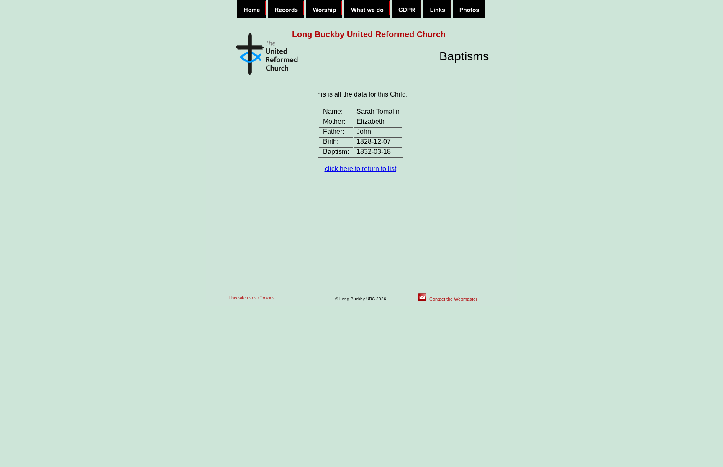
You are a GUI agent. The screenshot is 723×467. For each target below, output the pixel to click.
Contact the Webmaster (453, 298)
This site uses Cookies (251, 297)
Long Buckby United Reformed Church (369, 34)
